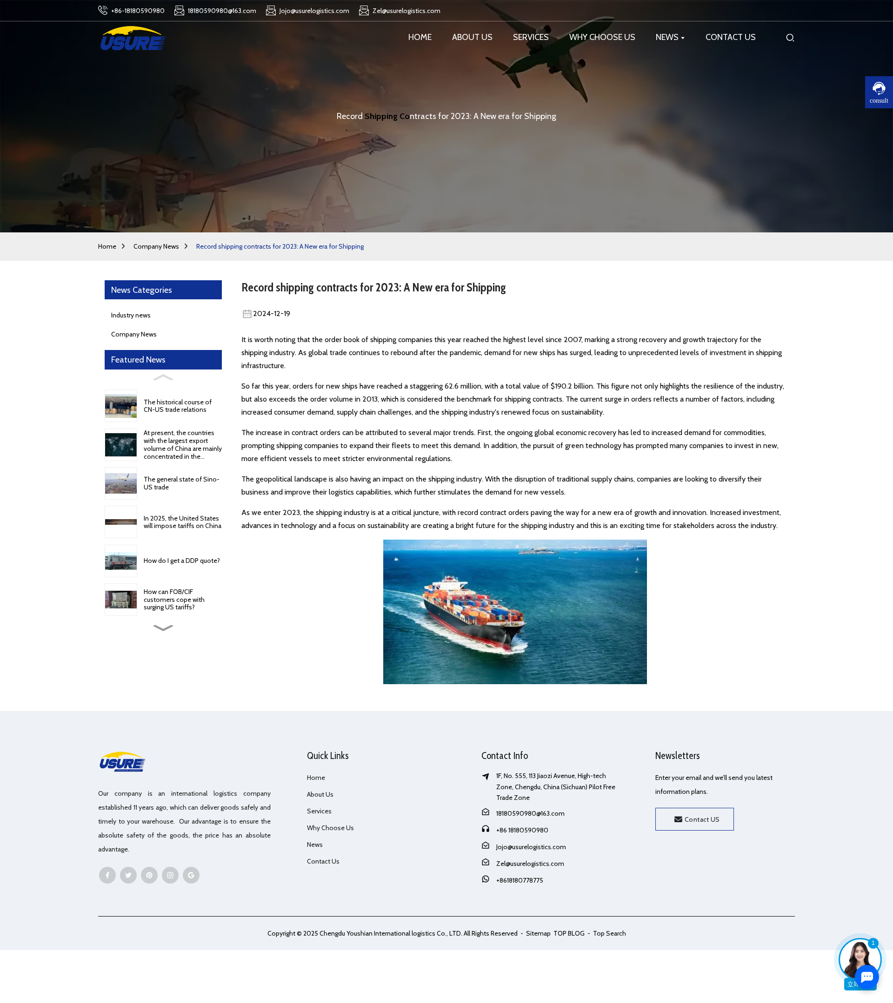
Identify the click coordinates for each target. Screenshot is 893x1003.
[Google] (191, 875)
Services (319, 811)
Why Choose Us (330, 828)
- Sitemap (535, 933)
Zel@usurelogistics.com (530, 863)
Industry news (131, 315)
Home (107, 246)
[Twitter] (128, 875)
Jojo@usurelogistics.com (531, 847)
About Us (320, 794)
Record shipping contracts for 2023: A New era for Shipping (280, 246)
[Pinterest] (149, 875)
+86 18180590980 (522, 830)
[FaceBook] (107, 875)
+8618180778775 (519, 880)
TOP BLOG (569, 933)
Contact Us (323, 861)
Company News (156, 246)
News (315, 844)
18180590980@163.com (530, 813)
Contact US (702, 819)
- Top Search (606, 933)
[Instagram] (170, 875)
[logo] (133, 37)
